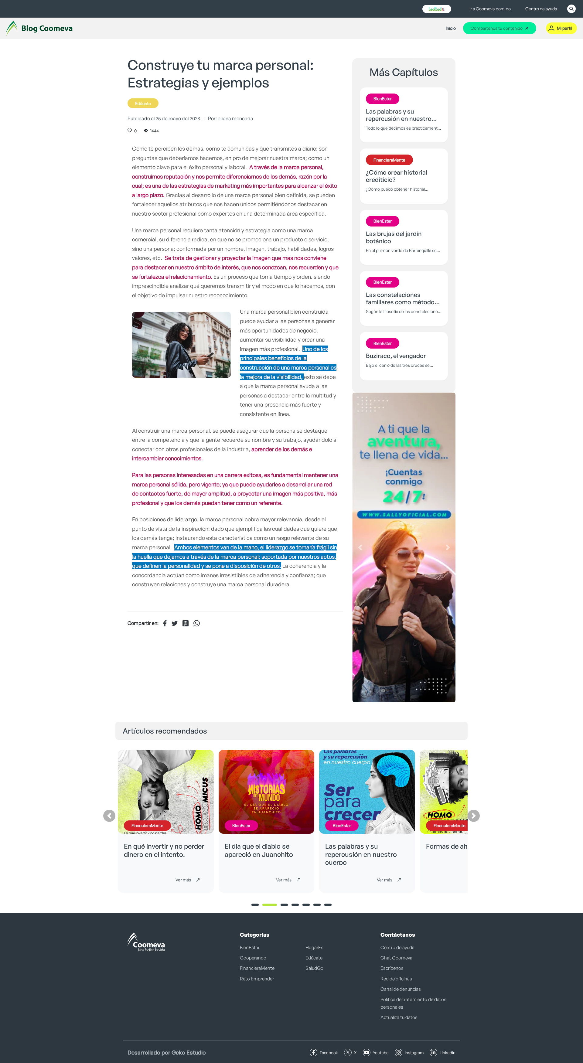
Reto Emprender (257, 979)
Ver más (183, 879)
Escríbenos (392, 968)
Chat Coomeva (396, 958)
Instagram (414, 1052)
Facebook (329, 1052)
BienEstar (250, 947)
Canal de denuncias (400, 989)
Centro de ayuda (541, 8)
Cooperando (253, 958)
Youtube (381, 1052)
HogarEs (314, 947)
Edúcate (143, 103)
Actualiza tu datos (399, 1017)
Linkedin (447, 1052)
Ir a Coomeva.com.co (490, 8)
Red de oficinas (396, 979)
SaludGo (314, 968)
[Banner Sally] (403, 547)
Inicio (451, 28)
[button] (360, 547)
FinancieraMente (257, 968)
